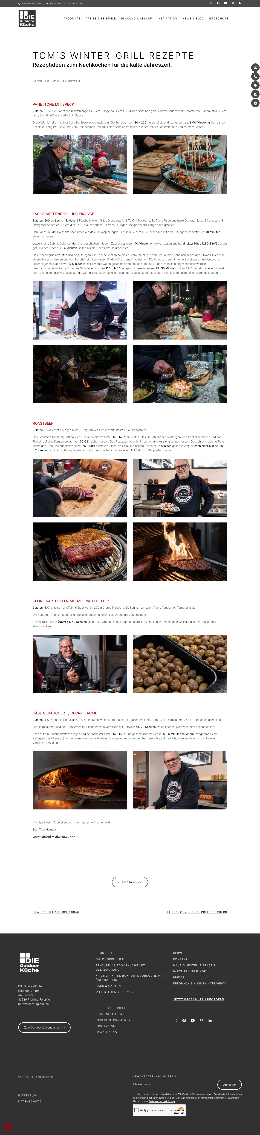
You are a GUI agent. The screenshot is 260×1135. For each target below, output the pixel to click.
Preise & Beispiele (111, 1008)
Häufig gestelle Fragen (194, 965)
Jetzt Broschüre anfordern (198, 999)
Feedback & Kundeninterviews (199, 983)
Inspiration (105, 1026)
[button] (8, 1127)
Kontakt (180, 959)
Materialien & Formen (115, 992)
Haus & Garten (108, 986)
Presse (179, 977)
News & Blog (106, 1032)
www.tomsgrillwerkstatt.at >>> (54, 836)
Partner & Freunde (189, 971)
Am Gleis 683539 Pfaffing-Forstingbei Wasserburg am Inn (34, 999)
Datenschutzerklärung (162, 1101)
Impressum (27, 1095)
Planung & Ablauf (111, 1014)
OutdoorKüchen (110, 959)
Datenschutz (29, 1101)
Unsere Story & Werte (115, 1020)
